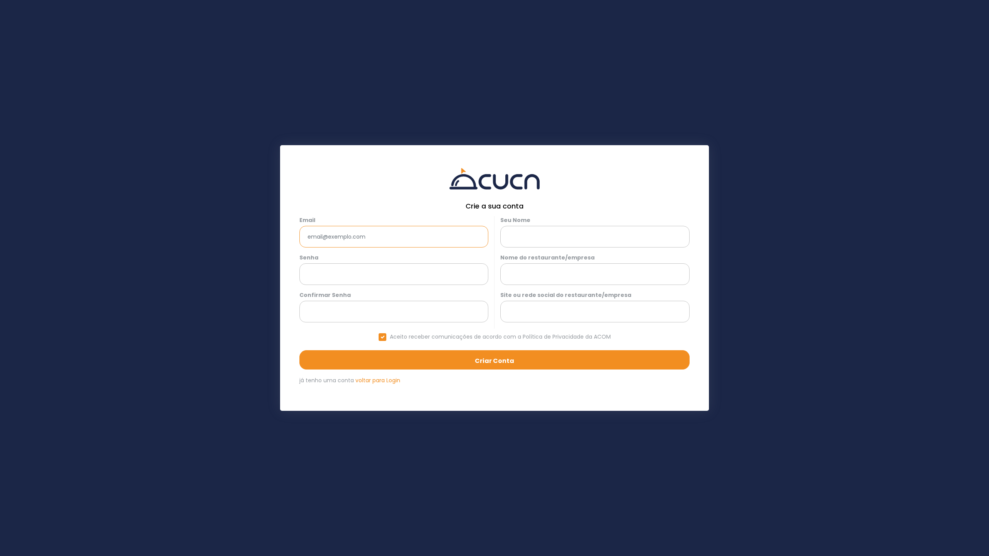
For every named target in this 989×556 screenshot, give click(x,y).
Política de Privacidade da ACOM (567, 337)
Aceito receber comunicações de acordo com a (500, 337)
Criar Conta (494, 360)
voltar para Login (377, 380)
